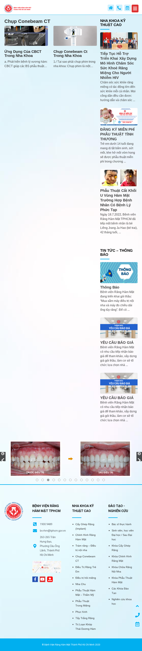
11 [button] (92, 480)
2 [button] (42, 480)
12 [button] (98, 480)
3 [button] (48, 480)
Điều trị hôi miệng (85, 577)
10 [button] (87, 480)
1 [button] (37, 480)
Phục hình (81, 611)
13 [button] (103, 480)
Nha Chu (80, 584)
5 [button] (59, 480)
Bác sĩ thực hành (121, 524)
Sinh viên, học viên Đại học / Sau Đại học (123, 535)
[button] (3, 456)
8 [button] (76, 480)
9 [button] (81, 480)
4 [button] (54, 480)
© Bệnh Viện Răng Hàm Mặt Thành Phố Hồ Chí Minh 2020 (71, 644)
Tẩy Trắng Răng (84, 618)
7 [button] (70, 480)
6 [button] (65, 480)
